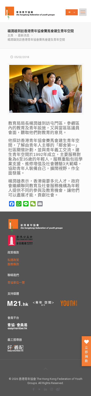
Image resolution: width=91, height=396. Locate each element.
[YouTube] (39, 389)
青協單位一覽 (16, 282)
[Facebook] (33, 389)
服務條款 (13, 264)
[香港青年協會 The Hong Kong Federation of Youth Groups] (29, 12)
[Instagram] (51, 389)
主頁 (10, 35)
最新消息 (23, 35)
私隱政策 (13, 260)
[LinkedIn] (45, 389)
